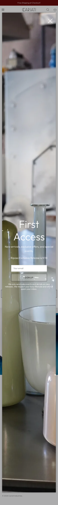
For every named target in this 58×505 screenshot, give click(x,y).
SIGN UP (29, 277)
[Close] (49, 19)
